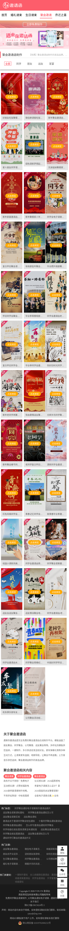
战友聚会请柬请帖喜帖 (13, 812)
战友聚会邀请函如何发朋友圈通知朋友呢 (13, 849)
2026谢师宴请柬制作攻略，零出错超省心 (23, 791)
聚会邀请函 (39, 776)
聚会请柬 (9, 776)
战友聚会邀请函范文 (50, 829)
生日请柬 (31, 15)
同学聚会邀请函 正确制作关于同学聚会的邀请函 (34, 859)
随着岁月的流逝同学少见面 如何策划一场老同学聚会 (34, 864)
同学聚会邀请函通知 (12, 825)
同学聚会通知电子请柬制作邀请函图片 (33, 808)
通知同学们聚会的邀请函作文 (17, 838)
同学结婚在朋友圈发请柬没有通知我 (20, 829)
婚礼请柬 (16, 15)
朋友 (29, 63)
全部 (7, 63)
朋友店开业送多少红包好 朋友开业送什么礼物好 (13, 854)
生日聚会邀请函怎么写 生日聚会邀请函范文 (13, 859)
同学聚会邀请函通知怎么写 (40, 812)
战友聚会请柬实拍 (11, 817)
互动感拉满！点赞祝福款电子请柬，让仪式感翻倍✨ (28, 786)
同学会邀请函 (24, 776)
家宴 (51, 63)
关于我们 (34, 902)
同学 (18, 63)
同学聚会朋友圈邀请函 (13, 834)
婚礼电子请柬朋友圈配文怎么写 (13, 864)
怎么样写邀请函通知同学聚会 (39, 825)
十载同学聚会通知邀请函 (50, 821)
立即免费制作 (34, 24)
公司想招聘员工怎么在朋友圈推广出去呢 (56, 859)
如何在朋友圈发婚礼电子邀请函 (56, 854)
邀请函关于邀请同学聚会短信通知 (19, 821)
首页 (4, 15)
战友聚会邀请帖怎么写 (38, 834)
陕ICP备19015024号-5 (35, 905)
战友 (40, 63)
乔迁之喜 (61, 15)
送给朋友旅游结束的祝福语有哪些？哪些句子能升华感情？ (34, 854)
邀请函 (47, 891)
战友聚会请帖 (30, 817)
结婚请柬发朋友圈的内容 (56, 849)
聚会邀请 (46, 15)
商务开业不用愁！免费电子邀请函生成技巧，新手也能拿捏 (31, 781)
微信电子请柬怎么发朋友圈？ (34, 849)
